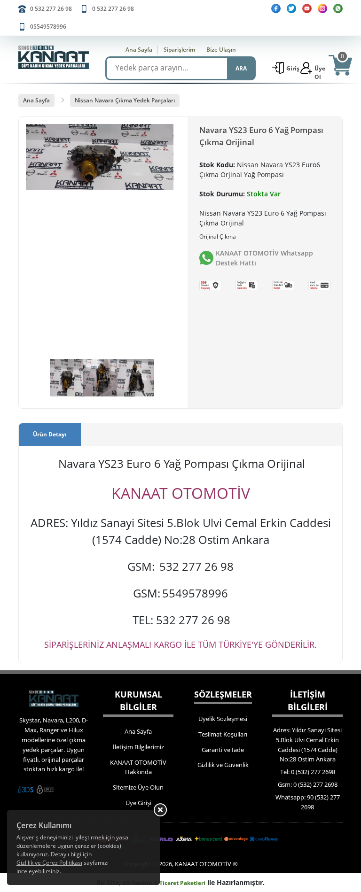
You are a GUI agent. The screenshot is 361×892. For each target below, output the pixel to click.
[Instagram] (322, 8)
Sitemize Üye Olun (138, 787)
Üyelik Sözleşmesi (222, 718)
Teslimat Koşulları (222, 734)
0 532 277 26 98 (51, 9)
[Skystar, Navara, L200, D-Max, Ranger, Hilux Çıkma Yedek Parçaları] (53, 57)
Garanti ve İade (223, 749)
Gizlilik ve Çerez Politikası (49, 863)
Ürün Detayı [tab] (50, 434)
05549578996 (48, 27)
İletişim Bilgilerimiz (138, 747)
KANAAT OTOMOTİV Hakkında (138, 767)
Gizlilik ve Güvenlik (223, 764)
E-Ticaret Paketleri (179, 883)
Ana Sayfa (139, 50)
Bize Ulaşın (221, 50)
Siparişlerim (179, 50)
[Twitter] (291, 8)
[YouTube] (307, 8)
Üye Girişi (138, 803)
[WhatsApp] (338, 8)
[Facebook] (276, 8)
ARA (241, 68)
